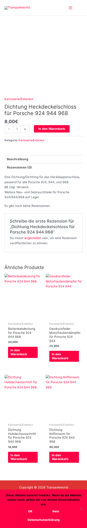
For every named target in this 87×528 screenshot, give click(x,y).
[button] (81, 7)
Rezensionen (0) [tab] (19, 167)
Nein (55, 511)
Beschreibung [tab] (17, 159)
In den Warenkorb (51, 128)
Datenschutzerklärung (44, 520)
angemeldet (32, 238)
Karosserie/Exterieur (18, 99)
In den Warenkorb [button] (18, 352)
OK (30, 511)
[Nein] (81, 509)
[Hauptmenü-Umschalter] (70, 7)
